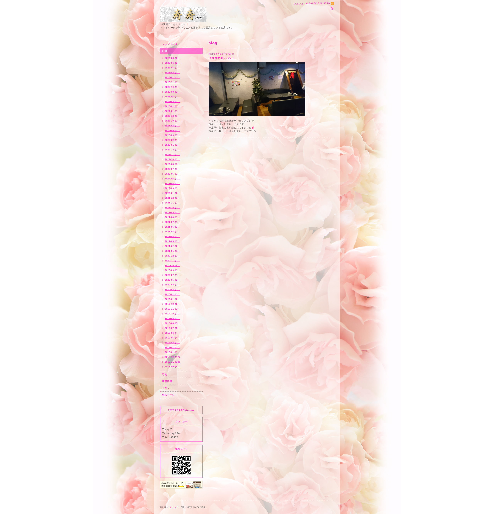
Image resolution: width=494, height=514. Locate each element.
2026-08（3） (172, 58)
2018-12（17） (173, 357)
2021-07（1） (172, 222)
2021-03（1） (172, 241)
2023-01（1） (172, 145)
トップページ (169, 44)
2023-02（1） (172, 140)
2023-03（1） (172, 135)
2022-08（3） (172, 164)
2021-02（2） (172, 246)
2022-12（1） (172, 150)
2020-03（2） (172, 289)
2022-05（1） (172, 178)
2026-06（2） (172, 63)
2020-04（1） (172, 285)
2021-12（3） (172, 198)
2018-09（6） (172, 366)
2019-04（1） (172, 342)
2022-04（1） (172, 183)
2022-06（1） (172, 174)
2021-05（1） (172, 231)
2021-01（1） (172, 251)
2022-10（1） (172, 159)
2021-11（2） (172, 203)
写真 (164, 374)
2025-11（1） (172, 82)
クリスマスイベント (222, 58)
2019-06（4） (172, 333)
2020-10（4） (172, 265)
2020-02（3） (172, 294)
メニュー (167, 388)
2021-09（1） (172, 212)
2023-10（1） (172, 121)
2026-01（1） (172, 77)
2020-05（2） (172, 280)
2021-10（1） (172, 207)
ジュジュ (174, 507)
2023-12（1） (172, 116)
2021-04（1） (172, 236)
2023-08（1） (172, 125)
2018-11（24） (173, 362)
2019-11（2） (172, 309)
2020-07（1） (172, 275)
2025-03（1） (172, 101)
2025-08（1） (172, 92)
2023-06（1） (172, 130)
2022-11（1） (172, 154)
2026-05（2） (172, 68)
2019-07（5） (172, 328)
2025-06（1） (172, 96)
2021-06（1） (172, 227)
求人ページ (168, 394)
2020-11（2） (172, 260)
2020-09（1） (172, 270)
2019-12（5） (172, 304)
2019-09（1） (172, 318)
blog (164, 51)
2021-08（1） (172, 217)
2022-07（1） (172, 169)
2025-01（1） (172, 106)
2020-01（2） (172, 299)
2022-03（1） (172, 188)
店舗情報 (167, 381)
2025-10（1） (172, 87)
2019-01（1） (172, 352)
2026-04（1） (172, 72)
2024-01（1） (172, 111)
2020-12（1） (172, 256)
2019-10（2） (172, 313)
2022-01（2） (172, 193)
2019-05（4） (172, 338)
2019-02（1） (172, 347)
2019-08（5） (172, 323)
